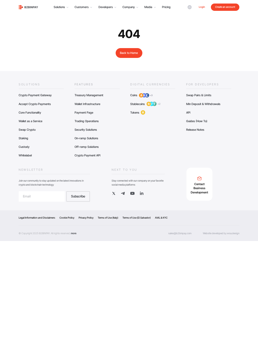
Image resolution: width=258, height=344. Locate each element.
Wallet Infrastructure (87, 104)
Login (202, 6)
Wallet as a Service (30, 121)
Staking (23, 138)
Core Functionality (30, 112)
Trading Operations (87, 121)
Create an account (225, 6)
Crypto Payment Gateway (35, 95)
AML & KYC (161, 217)
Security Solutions (86, 129)
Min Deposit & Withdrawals (203, 104)
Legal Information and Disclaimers (37, 217)
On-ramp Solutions (86, 138)
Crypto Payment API (88, 155)
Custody (24, 147)
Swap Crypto (27, 129)
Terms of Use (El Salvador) (136, 217)
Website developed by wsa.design (221, 233)
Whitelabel (25, 155)
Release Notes (195, 129)
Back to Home (129, 53)
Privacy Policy (86, 217)
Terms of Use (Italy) (108, 217)
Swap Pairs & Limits (198, 95)
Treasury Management (89, 95)
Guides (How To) (196, 121)
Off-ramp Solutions (87, 147)
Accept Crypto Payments (35, 104)
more (73, 233)
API (188, 112)
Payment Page (84, 112)
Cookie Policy (66, 217)
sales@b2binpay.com (179, 233)
